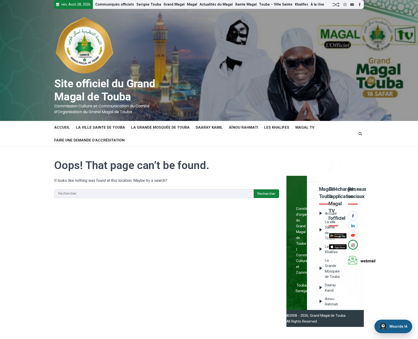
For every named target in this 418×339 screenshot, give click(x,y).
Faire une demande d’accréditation (89, 140)
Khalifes (301, 4)
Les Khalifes (276, 127)
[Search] (360, 134)
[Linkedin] (353, 225)
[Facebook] (359, 4)
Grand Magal (174, 4)
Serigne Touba (148, 4)
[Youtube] (353, 235)
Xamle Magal (246, 4)
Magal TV (304, 127)
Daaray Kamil (209, 127)
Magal (192, 4)
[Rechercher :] (154, 193)
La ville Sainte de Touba (100, 127)
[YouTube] (352, 4)
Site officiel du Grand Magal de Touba (104, 90)
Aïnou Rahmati (243, 127)
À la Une (317, 4)
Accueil (62, 127)
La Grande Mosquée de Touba (160, 127)
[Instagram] (345, 4)
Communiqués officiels (114, 4)
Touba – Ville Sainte (275, 4)
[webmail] (354, 261)
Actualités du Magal (216, 4)
